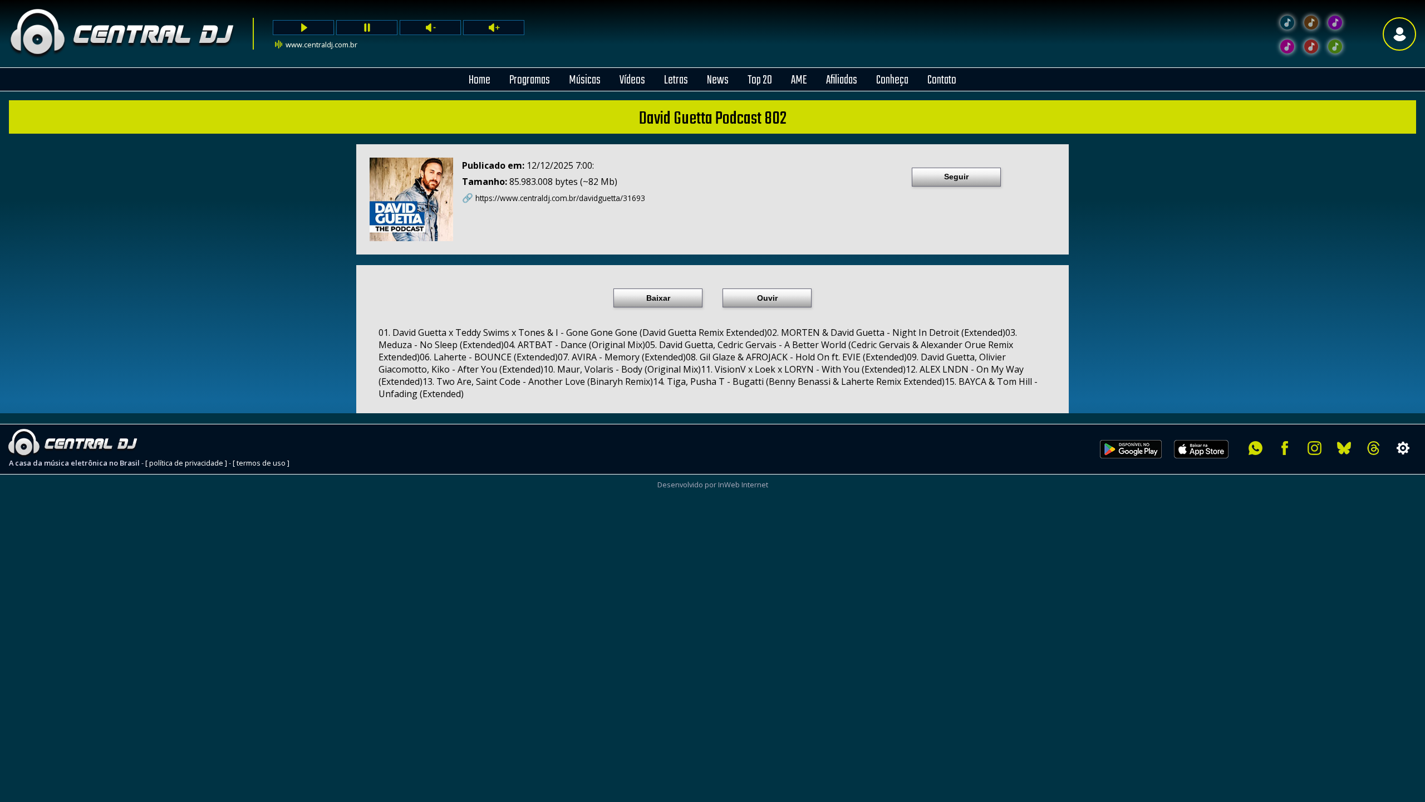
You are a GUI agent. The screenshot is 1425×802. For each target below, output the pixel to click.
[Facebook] (1285, 448)
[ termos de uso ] (261, 463)
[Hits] (1311, 23)
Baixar (658, 298)
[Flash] (1335, 23)
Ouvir (767, 298)
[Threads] (1373, 448)
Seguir (956, 176)
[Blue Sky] (1344, 448)
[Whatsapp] (1255, 448)
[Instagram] (1314, 448)
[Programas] (1335, 46)
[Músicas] (1311, 46)
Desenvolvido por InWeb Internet (712, 485)
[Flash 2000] (1287, 46)
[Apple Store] (1207, 464)
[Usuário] (1399, 33)
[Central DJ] (1287, 23)
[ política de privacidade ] (186, 463)
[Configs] (1403, 448)
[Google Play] (1131, 464)
